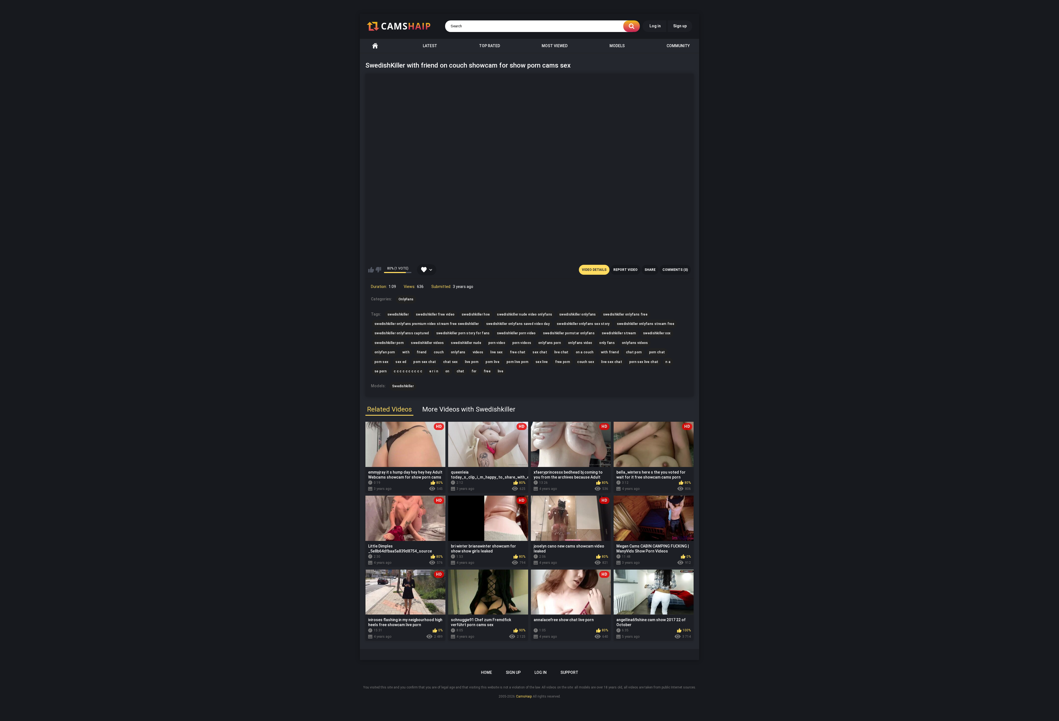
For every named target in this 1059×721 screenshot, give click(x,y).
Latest (430, 46)
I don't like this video (378, 270)
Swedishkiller (403, 386)
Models (617, 46)
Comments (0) (675, 270)
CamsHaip (524, 696)
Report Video (625, 270)
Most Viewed (555, 46)
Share (650, 270)
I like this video (371, 270)
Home (375, 46)
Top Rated (489, 46)
